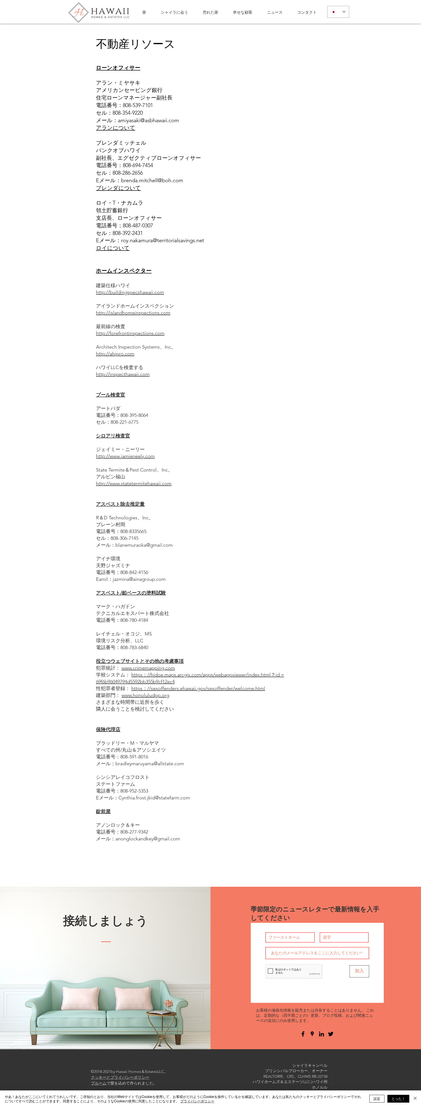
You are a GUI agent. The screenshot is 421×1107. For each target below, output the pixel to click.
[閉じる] (415, 1098)
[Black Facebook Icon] (302, 1033)
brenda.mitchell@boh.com (152, 180)
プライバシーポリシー (197, 1100)
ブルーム (98, 1083)
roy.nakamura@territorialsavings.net (162, 240)
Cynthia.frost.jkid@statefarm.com (154, 798)
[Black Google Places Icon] (312, 1033)
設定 (376, 1098)
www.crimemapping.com (148, 668)
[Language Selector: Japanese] (338, 12)
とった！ (398, 1098)
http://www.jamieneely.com (125, 456)
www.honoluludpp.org (145, 695)
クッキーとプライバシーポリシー (120, 1077)
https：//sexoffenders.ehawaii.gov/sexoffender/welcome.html (198, 688)
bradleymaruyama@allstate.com (149, 763)
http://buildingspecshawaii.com (130, 292)
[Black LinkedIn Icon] (321, 1033)
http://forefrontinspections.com (130, 333)
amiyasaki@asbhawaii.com (148, 120)
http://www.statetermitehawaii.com (134, 483)
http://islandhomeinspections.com (133, 313)
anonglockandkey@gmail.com (147, 839)
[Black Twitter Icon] (330, 1033)
